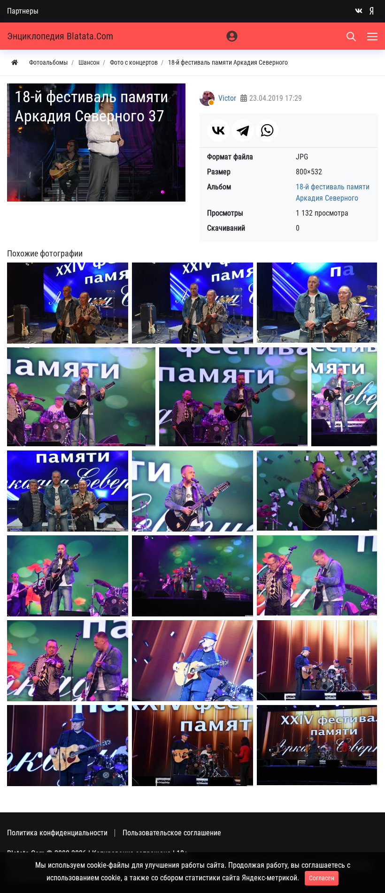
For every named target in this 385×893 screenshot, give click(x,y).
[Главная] (14, 62)
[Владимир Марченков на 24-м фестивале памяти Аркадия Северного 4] (192, 745)
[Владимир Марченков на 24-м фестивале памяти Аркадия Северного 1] (192, 660)
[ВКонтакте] (218, 130)
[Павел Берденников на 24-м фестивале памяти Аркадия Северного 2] (233, 396)
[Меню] (373, 36)
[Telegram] (242, 130)
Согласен (321, 878)
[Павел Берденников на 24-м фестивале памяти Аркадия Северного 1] (81, 396)
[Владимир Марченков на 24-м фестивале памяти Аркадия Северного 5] (317, 745)
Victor (227, 98)
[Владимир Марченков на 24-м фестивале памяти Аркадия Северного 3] (67, 745)
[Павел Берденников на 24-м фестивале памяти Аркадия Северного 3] (344, 396)
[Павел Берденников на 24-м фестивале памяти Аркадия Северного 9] (67, 660)
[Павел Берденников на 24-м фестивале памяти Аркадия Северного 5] (317, 490)
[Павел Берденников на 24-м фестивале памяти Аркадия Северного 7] (192, 575)
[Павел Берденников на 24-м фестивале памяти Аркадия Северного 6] (67, 575)
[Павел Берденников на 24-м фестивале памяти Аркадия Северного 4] (192, 490)
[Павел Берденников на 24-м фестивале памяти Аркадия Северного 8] (317, 575)
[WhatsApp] (267, 130)
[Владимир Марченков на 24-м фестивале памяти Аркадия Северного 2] (317, 660)
